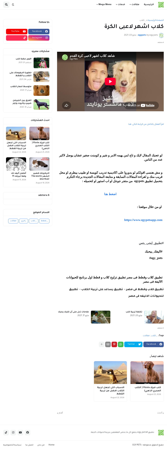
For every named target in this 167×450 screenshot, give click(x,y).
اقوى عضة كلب (23, 59)
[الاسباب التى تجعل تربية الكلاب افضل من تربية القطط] (110, 372)
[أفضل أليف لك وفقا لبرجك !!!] (16, 164)
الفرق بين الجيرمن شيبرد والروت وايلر (22, 102)
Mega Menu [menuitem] (105, 4)
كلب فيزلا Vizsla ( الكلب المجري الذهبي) (148, 389)
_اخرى (23, 221)
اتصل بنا (29, 445)
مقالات (146, 336)
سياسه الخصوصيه (12, 445)
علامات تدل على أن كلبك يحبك (73, 312)
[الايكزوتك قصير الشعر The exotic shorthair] (39, 164)
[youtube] (20, 432)
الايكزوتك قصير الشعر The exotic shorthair (40, 176)
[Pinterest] (114, 344)
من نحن (41, 445)
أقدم (61, 413)
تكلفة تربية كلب (134, 312)
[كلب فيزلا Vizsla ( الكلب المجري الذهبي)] (147, 372)
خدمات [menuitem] (121, 4)
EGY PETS (137, 445)
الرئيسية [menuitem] (149, 4)
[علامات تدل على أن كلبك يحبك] (100, 317)
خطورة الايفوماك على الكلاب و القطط (20, 74)
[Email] (108, 344)
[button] (13, 5)
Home (51, 445)
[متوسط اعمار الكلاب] (41, 90)
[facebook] (27, 432)
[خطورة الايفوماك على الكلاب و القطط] (41, 76)
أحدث (159, 413)
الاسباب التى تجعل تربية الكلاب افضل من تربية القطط (110, 390)
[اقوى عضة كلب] (41, 63)
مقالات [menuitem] (135, 4)
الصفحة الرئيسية (156, 20)
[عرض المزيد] (101, 344)
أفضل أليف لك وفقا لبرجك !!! (18, 174)
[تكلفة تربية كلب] (154, 317)
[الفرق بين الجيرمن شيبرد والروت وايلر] (41, 104)
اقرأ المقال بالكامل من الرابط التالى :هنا (146, 124)
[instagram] (13, 432)
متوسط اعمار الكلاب (20, 87)
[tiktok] (16, 38)
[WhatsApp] (120, 344)
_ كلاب (143, 20)
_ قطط (44, 221)
